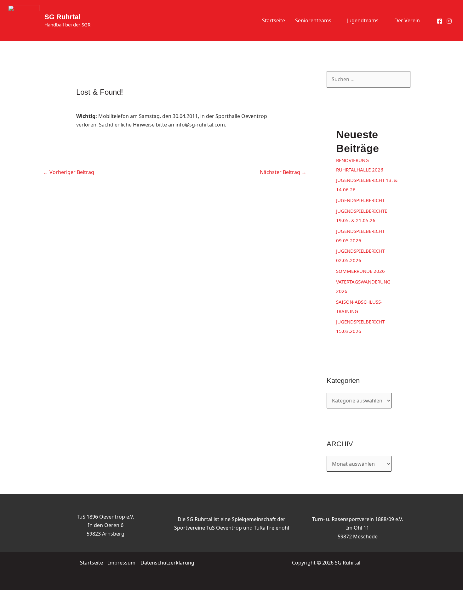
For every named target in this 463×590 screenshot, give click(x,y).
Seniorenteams (313, 20)
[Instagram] (449, 21)
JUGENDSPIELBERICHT (360, 200)
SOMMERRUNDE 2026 (360, 271)
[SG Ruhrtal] (23, 20)
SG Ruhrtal (62, 17)
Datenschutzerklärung (167, 562)
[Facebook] (440, 21)
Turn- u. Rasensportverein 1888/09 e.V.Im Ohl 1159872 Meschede (357, 528)
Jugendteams (363, 20)
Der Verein (407, 20)
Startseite (273, 20)
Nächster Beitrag (283, 172)
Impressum (121, 562)
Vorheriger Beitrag (68, 172)
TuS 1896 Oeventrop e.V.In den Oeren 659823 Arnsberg (105, 525)
